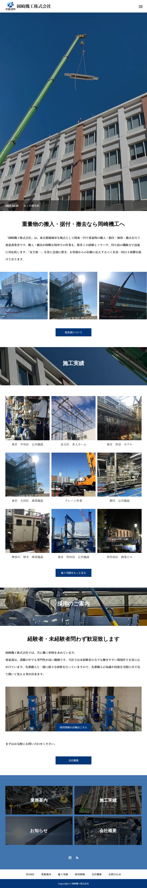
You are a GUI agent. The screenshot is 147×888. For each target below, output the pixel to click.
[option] (73, 112)
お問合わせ (114, 874)
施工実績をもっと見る (73, 573)
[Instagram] (70, 857)
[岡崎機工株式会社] (28, 6)
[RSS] (77, 857)
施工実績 (63, 874)
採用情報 (80, 874)
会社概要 (97, 874)
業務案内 (46, 874)
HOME (30, 874)
